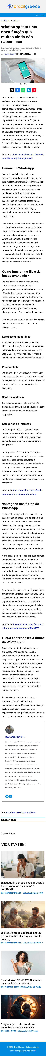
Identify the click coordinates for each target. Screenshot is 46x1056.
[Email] (7, 796)
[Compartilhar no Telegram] (29, 90)
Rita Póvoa (10, 1031)
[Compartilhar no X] (12, 90)
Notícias (15, 21)
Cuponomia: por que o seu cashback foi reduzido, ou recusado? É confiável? (22, 886)
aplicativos (10, 812)
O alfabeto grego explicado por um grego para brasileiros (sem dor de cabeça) (21, 936)
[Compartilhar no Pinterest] (34, 90)
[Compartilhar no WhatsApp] (23, 90)
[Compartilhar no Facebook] (17, 90)
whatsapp (31, 812)
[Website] (10, 796)
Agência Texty (12, 987)
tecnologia (21, 812)
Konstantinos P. (10, 54)
